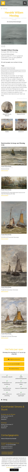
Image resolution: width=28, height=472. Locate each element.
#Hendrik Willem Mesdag (8, 68)
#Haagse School (21, 71)
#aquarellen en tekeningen (8, 71)
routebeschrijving (14, 368)
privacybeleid (10, 467)
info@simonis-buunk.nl (6, 448)
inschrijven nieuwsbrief (7, 452)
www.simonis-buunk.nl (6, 446)
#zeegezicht (10, 73)
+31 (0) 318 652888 (14, 364)
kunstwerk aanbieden (7, 453)
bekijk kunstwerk (4, 170)
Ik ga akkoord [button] (14, 470)
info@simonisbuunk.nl (14, 359)
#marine (4, 73)
